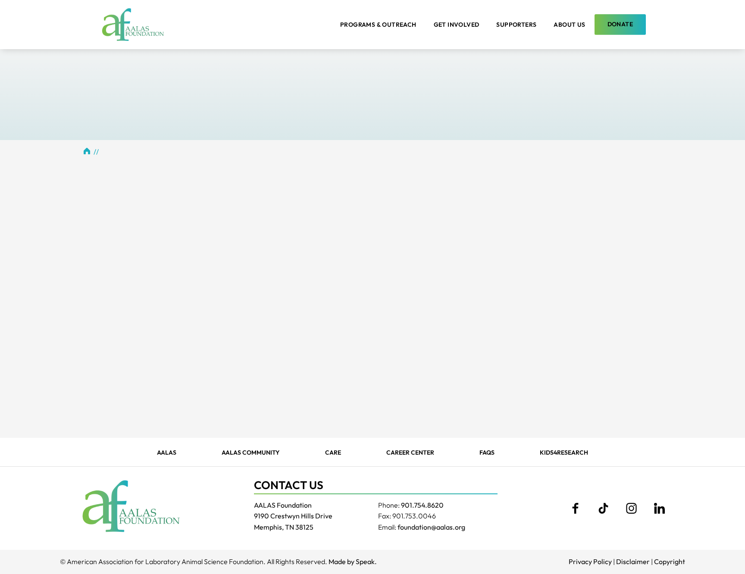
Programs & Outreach (378, 24)
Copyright (669, 561)
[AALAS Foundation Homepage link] (131, 505)
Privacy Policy (590, 561)
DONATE (620, 24)
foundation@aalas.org (431, 527)
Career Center (410, 452)
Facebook (575, 508)
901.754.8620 (422, 505)
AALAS (166, 452)
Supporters (516, 24)
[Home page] (133, 24)
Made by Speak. (353, 561)
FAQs (487, 452)
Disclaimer (633, 561)
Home (87, 151)
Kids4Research (564, 452)
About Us (569, 24)
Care (333, 452)
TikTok (603, 508)
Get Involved (456, 24)
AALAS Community (251, 452)
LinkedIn (659, 508)
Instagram (631, 508)
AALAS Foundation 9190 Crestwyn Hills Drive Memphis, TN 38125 (293, 516)
